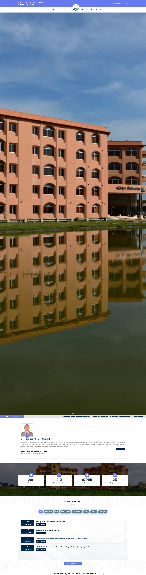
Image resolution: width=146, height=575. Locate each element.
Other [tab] (86, 512)
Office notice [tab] (65, 512)
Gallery (109, 10)
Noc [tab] (56, 512)
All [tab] (41, 512)
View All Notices (72, 564)
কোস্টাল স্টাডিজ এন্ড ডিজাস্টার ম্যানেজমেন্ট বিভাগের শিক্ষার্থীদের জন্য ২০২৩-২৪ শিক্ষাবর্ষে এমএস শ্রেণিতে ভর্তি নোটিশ (31, 417)
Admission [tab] (48, 512)
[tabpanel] (73, 538)
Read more (120, 449)
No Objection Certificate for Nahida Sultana (51, 522)
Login (126, 3)
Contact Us (117, 3)
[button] (3, 214)
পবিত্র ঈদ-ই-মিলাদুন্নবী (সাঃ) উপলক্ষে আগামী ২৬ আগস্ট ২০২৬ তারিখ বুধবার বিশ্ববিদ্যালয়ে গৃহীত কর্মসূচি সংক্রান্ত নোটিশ (102, 417)
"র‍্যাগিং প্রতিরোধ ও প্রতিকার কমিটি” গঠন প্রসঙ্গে (66, 417)
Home (32, 10)
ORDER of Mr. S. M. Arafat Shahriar (47, 530)
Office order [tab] (77, 512)
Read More (40, 524)
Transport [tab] (102, 512)
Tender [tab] (94, 512)
